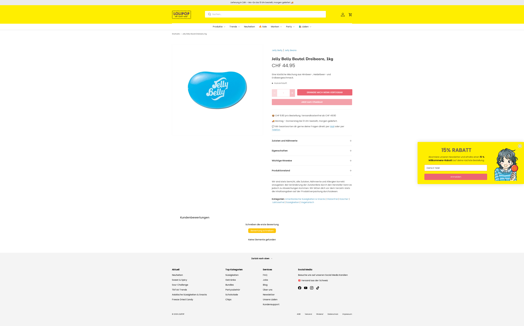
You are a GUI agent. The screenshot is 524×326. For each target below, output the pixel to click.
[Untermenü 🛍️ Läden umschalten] (310, 26)
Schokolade (231, 294)
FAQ (265, 275)
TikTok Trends (179, 289)
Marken (275, 26)
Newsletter (269, 294)
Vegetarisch (307, 202)
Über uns (267, 289)
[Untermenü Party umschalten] (293, 26)
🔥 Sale (263, 26)
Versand (308, 314)
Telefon (276, 129)
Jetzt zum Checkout (312, 102)
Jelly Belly (277, 50)
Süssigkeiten (292, 202)
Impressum (347, 314)
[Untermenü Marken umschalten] (281, 26)
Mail (332, 126)
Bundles (229, 284)
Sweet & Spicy (179, 279)
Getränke (230, 279)
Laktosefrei (278, 202)
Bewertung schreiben (262, 230)
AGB (298, 314)
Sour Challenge (180, 284)
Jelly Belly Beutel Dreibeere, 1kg (194, 34)
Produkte (218, 26)
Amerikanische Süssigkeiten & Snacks (305, 199)
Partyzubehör (232, 289)
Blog (265, 284)
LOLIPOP (181, 314)
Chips (228, 299)
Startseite (176, 34)
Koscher (344, 199)
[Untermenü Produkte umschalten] (224, 26)
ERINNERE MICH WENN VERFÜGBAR (325, 92)
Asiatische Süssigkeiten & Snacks (189, 294)
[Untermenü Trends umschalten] (239, 26)
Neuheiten (249, 26)
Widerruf (319, 314)
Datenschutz (333, 314)
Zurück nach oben (260, 258)
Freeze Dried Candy (182, 299)
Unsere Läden (270, 299)
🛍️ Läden (304, 26)
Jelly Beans (291, 50)
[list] (217, 90)
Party (289, 26)
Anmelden (455, 176)
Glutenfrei (332, 199)
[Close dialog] (520, 146)
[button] (350, 15)
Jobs (265, 279)
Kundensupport (271, 304)
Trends (233, 26)
